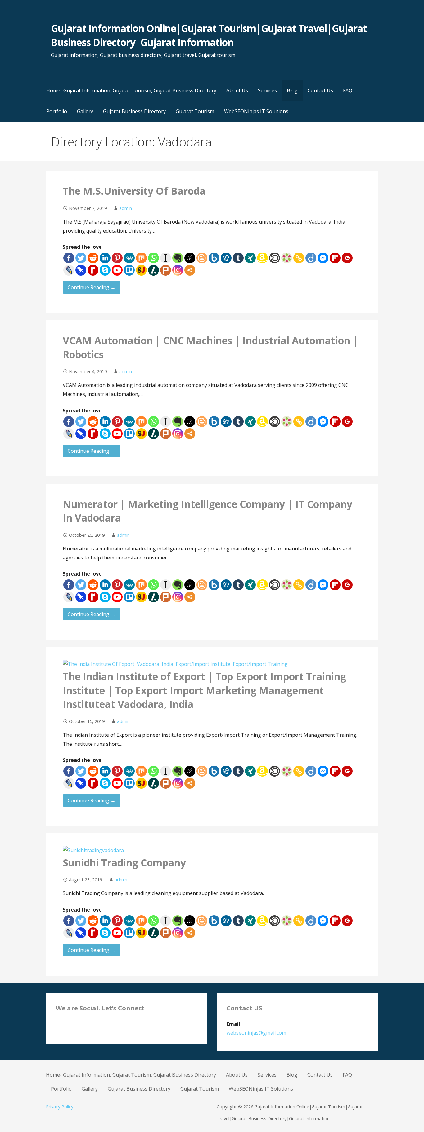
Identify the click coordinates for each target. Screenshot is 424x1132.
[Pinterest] (117, 258)
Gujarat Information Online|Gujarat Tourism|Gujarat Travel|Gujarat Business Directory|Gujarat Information (209, 35)
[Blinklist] (274, 258)
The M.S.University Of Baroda (134, 190)
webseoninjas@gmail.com (256, 1032)
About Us (237, 90)
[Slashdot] (153, 270)
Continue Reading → (91, 287)
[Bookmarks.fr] (286, 258)
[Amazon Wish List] (262, 258)
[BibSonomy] (189, 258)
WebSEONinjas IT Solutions (256, 111)
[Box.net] (214, 258)
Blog (292, 90)
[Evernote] (177, 258)
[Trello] (129, 270)
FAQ (347, 90)
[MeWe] (129, 258)
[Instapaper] (165, 258)
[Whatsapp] (153, 258)
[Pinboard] (80, 270)
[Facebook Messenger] (323, 258)
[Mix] (141, 258)
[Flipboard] (335, 258)
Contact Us (320, 90)
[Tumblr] (238, 258)
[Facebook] (68, 258)
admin (125, 208)
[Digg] (226, 258)
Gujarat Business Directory (134, 111)
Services (267, 90)
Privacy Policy (59, 1107)
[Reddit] (93, 258)
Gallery (85, 111)
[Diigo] (310, 258)
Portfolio (56, 111)
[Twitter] (80, 258)
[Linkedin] (105, 258)
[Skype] (105, 270)
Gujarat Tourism (195, 111)
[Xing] (250, 258)
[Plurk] (165, 270)
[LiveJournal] (68, 270)
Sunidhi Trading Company (124, 862)
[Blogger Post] (201, 258)
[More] (189, 270)
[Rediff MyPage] (93, 270)
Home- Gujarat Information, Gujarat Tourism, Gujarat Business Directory (131, 90)
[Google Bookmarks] (347, 258)
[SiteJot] (141, 270)
